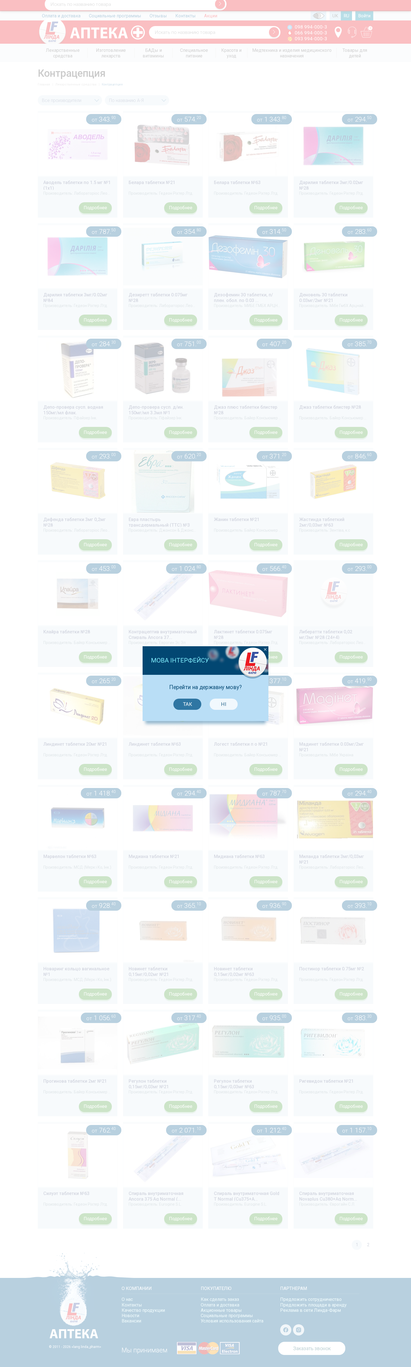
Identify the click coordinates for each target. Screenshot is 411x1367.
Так (187, 704)
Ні (223, 704)
